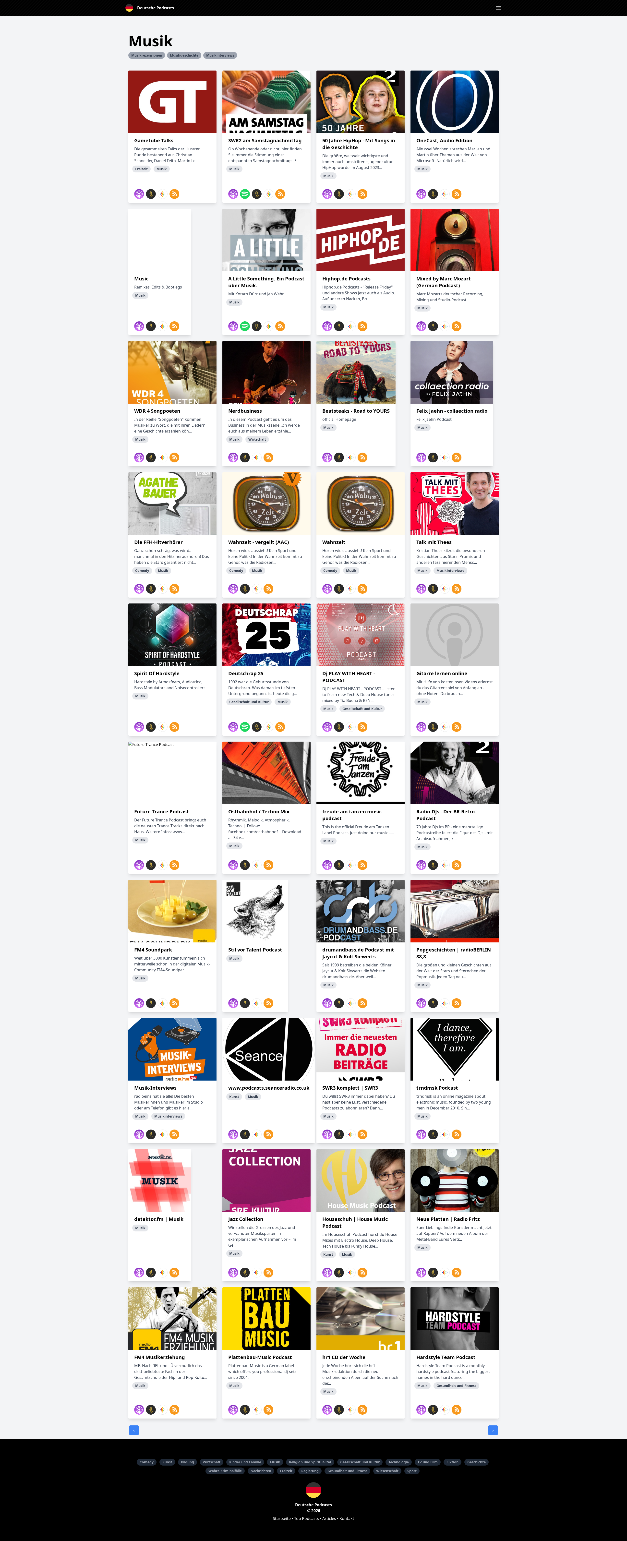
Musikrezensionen (146, 55)
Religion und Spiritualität (310, 1462)
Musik (275, 1462)
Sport (412, 1471)
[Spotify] (245, 194)
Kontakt (346, 1518)
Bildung (187, 1462)
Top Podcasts (306, 1518)
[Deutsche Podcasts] (313, 1490)
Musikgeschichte (184, 55)
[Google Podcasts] (163, 194)
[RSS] (174, 194)
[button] (499, 8)
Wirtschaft (211, 1462)
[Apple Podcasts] (139, 194)
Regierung (310, 1471)
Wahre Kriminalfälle (225, 1471)
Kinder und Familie (245, 1462)
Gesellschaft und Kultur (360, 1462)
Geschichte (476, 1462)
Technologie (398, 1462)
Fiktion (452, 1462)
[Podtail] (151, 194)
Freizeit (286, 1471)
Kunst (167, 1462)
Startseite (282, 1518)
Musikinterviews (220, 55)
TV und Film (428, 1462)
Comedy (147, 1462)
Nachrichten (261, 1471)
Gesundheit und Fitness (347, 1471)
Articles (329, 1518)
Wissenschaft (387, 1471)
